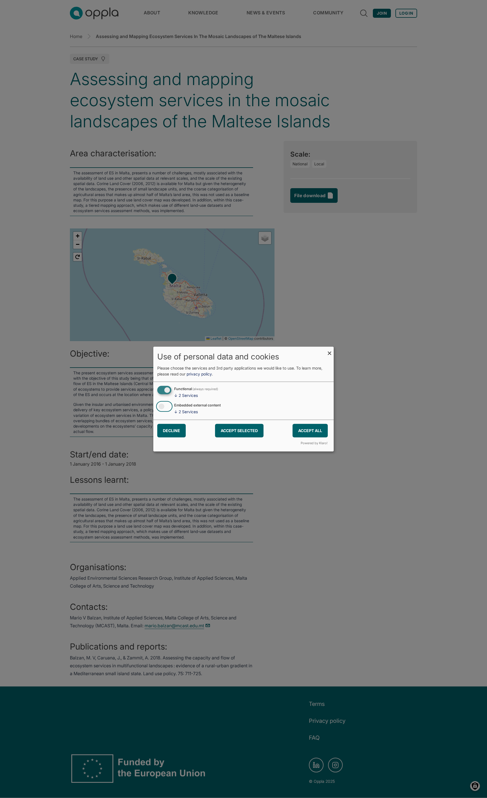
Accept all (310, 430)
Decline (171, 430)
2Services (186, 395)
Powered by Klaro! (314, 443)
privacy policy (199, 374)
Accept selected (239, 430)
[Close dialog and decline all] (329, 350)
